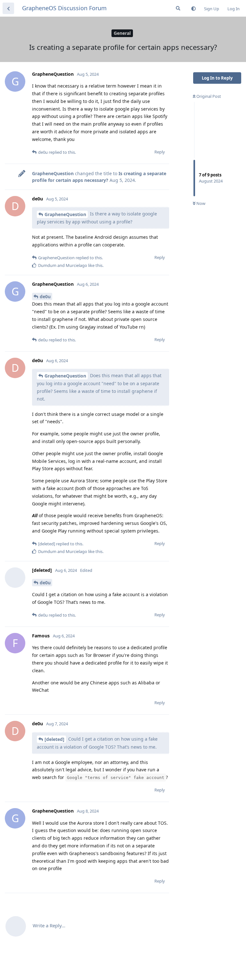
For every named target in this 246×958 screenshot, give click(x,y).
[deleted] (54, 739)
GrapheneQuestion (65, 214)
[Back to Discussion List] (8, 8)
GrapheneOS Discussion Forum (64, 8)
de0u (45, 296)
